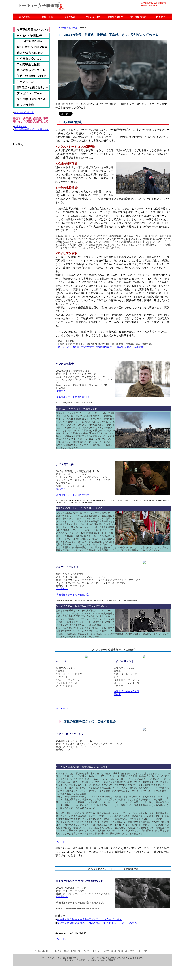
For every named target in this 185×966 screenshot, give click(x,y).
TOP (57, 27)
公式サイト (62, 391)
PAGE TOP (61, 708)
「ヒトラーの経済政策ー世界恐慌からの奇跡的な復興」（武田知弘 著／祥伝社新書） (100, 347)
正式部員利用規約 (113, 951)
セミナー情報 (62, 951)
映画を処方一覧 (69, 27)
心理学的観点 (20, 126)
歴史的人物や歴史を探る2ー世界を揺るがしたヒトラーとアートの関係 (97, 923)
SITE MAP (143, 951)
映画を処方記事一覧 (24, 112)
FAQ (73, 951)
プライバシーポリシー (90, 951)
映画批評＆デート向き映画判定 (72, 397)
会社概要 (130, 951)
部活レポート (45, 951)
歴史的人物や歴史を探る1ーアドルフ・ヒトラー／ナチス (89, 919)
